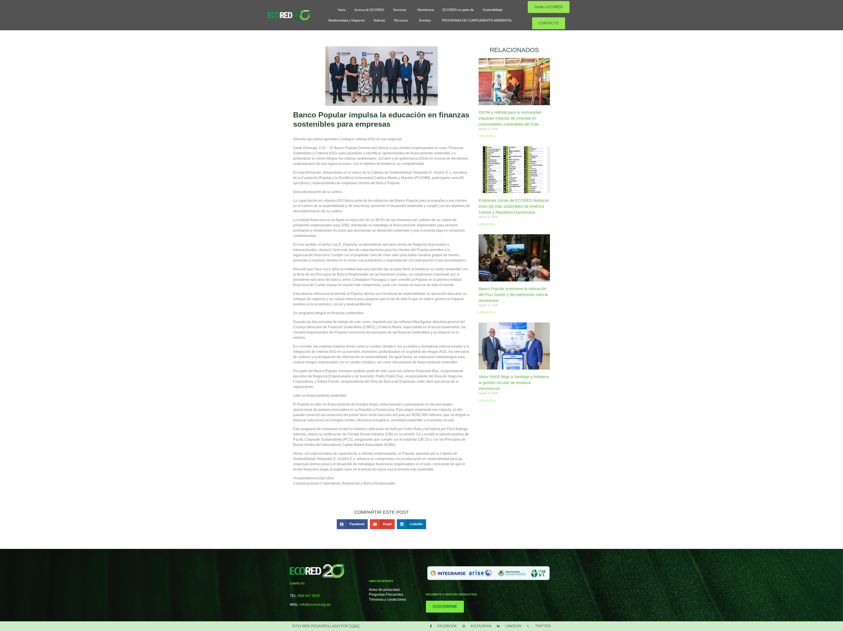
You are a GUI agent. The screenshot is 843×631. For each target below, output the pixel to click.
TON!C (354, 626)
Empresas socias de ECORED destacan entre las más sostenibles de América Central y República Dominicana (514, 206)
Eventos (425, 20)
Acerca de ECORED (369, 10)
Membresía (425, 10)
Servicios (399, 10)
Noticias (379, 20)
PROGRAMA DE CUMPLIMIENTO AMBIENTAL (477, 20)
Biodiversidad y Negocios (346, 20)
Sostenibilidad (492, 10)
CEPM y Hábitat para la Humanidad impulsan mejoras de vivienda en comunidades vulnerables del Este (510, 118)
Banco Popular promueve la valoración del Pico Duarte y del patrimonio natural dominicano (513, 295)
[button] (352, 524)
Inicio (342, 10)
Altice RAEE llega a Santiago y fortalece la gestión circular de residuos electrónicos (514, 383)
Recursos (401, 20)
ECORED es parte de (458, 10)
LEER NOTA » (487, 136)
